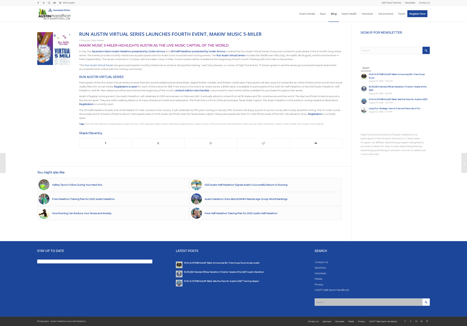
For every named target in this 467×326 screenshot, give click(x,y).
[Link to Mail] (54, 2)
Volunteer (320, 273)
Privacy (319, 284)
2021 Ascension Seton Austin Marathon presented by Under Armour (174, 124)
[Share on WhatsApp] (211, 143)
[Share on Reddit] (263, 143)
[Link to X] (43, 2)
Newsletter (410, 2)
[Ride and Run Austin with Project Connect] (3, 163)
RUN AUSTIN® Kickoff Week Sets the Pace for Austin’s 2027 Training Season (221, 281)
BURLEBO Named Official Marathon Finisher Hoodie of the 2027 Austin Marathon (224, 272)
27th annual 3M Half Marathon (226, 124)
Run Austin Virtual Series (99, 65)
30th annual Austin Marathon (259, 124)
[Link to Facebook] (38, 2)
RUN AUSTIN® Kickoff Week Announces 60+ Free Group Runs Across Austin (222, 263)
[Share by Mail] (316, 143)
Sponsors (320, 267)
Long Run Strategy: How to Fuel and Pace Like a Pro (394, 108)
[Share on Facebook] (105, 143)
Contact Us (424, 2)
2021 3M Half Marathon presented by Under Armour (111, 124)
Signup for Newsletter (381, 32)
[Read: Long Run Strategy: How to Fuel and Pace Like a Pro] (364, 110)
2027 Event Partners (391, 2)
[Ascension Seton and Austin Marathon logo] (54, 14)
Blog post (86, 40)
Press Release (97, 40)
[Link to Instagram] (49, 2)
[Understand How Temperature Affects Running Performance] (464, 163)
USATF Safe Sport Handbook (332, 289)
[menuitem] (391, 3)
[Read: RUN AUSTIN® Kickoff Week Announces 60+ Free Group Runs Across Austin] (364, 76)
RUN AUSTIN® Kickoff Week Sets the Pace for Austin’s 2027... (398, 99)
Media (318, 278)
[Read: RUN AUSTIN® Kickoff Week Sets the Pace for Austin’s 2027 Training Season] (364, 101)
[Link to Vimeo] (60, 2)
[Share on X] (158, 143)
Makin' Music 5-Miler (286, 124)
